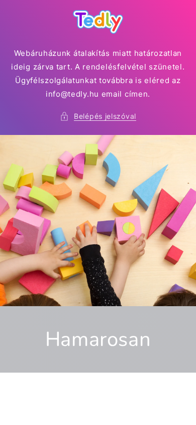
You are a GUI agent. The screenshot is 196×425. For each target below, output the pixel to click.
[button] (98, 116)
